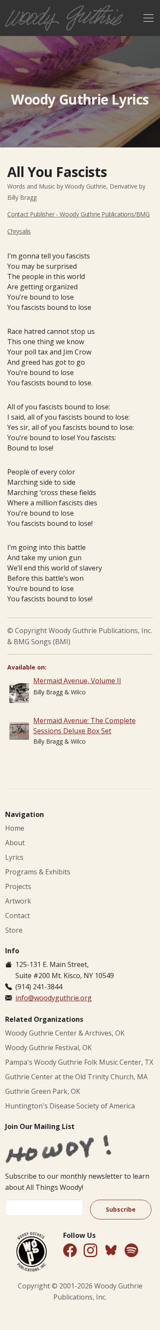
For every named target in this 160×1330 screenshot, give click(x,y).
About (15, 842)
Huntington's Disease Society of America (70, 1106)
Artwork (18, 901)
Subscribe (121, 1209)
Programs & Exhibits (37, 872)
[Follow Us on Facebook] (70, 1250)
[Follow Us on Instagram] (90, 1250)
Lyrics (14, 857)
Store (14, 930)
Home (14, 828)
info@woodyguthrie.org (53, 998)
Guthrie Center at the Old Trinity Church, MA (76, 1076)
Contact (17, 915)
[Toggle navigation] (148, 18)
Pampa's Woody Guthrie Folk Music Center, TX (79, 1062)
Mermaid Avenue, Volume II (77, 680)
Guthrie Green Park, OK (42, 1091)
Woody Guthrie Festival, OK (48, 1047)
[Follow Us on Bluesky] (111, 1251)
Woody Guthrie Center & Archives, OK (65, 1033)
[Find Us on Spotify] (131, 1250)
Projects (18, 886)
